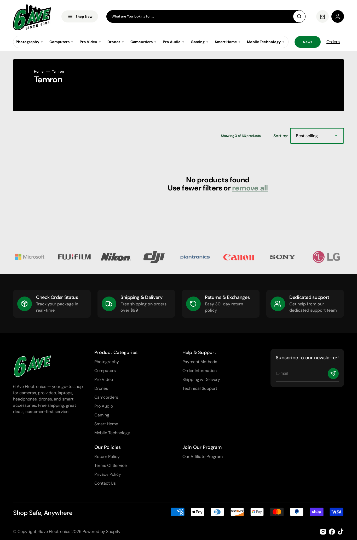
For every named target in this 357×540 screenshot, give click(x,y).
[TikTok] (341, 532)
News (307, 42)
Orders (333, 41)
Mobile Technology (112, 433)
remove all (250, 188)
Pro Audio (103, 406)
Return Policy (107, 456)
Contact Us (105, 483)
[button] (337, 16)
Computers (105, 370)
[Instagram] (323, 532)
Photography (106, 361)
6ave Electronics (54, 531)
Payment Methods (199, 361)
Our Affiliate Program (202, 456)
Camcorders (106, 397)
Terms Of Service (110, 465)
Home (39, 71)
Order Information (199, 370)
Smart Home (106, 424)
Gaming (101, 415)
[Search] (299, 16)
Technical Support (199, 388)
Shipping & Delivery (201, 379)
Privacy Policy (107, 474)
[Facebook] (332, 532)
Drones (101, 388)
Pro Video (103, 379)
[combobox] (206, 16)
